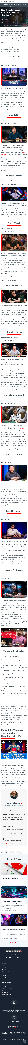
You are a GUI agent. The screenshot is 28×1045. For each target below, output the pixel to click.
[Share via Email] (17, 852)
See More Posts (14, 942)
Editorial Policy (5, 973)
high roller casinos (5, 388)
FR (15, 954)
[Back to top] (24, 1041)
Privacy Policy (5, 984)
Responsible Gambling (6, 977)
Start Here (5, 963)
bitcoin (13, 325)
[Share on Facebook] (6, 852)
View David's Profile (9, 843)
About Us (4, 967)
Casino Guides (5, 992)
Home (3, 965)
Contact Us (4, 969)
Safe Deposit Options (6, 994)
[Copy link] (20, 852)
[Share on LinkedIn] (13, 852)
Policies (4, 980)
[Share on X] (10, 852)
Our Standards (6, 971)
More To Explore (7, 988)
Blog (3, 990)
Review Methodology (6, 975)
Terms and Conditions (6, 982)
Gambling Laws (5, 986)
